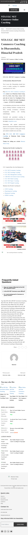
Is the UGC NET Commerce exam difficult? (14, 291)
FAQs (2, 503)
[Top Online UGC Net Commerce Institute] (14, 390)
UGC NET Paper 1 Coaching (12, 181)
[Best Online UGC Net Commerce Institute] (23, 390)
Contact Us (3, 501)
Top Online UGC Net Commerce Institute (14, 398)
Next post (22, 373)
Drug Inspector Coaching (11, 191)
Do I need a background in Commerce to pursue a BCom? (14, 295)
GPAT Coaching (9, 189)
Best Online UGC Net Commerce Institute (23, 398)
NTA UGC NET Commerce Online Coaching (15, 28)
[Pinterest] (26, 347)
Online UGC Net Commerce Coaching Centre (4, 396)
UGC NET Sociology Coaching (12, 172)
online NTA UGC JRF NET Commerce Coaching (13, 327)
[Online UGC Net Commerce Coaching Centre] (5, 389)
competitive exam (12, 121)
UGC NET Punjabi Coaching (12, 183)
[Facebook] (19, 347)
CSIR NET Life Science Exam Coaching (14, 176)
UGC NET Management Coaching (13, 174)
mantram (14, 364)
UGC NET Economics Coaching (13, 170)
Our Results (3, 498)
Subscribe (20, 524)
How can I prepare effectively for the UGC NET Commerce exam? (14, 288)
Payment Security (4, 499)
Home (2, 28)
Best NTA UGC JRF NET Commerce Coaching (15, 301)
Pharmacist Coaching (10, 193)
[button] (14, 288)
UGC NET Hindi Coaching (11, 178)
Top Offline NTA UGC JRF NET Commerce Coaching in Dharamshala (13, 338)
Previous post (6, 373)
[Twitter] (22, 347)
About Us (2, 496)
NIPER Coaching (9, 195)
